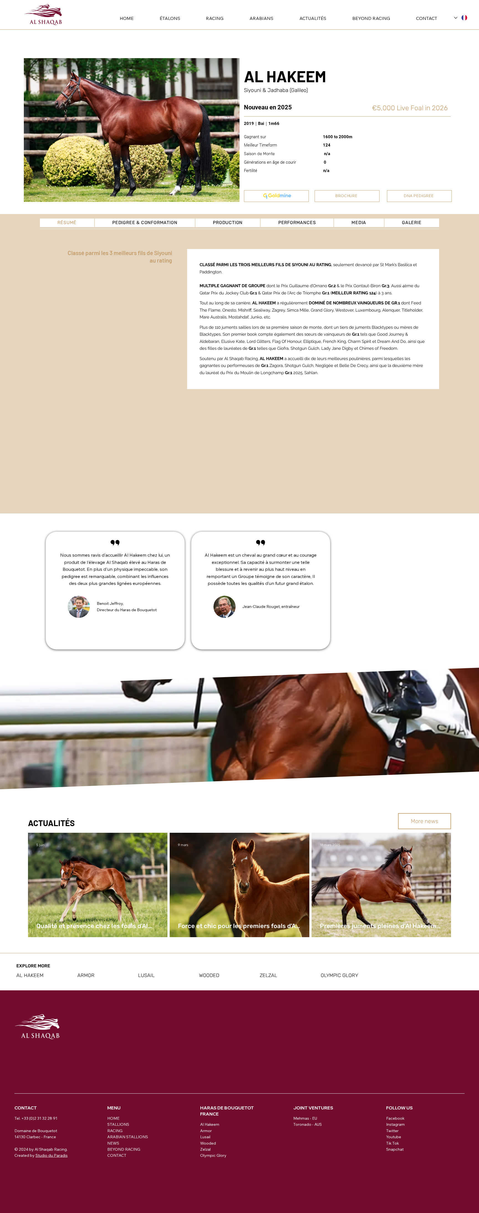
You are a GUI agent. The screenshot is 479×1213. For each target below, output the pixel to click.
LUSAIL (146, 975)
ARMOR (86, 975)
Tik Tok (392, 1143)
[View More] (276, 196)
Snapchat (395, 1149)
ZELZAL (268, 975)
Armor (206, 1130)
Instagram (395, 1124)
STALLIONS (118, 1124)
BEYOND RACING (123, 1149)
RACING (115, 1130)
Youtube (393, 1136)
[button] (161, 18)
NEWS (113, 1143)
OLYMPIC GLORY (339, 975)
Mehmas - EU (305, 1118)
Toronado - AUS (307, 1124)
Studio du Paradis (51, 1155)
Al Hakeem (209, 1124)
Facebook (395, 1118)
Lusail (205, 1136)
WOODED (209, 975)
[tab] (67, 223)
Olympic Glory (213, 1155)
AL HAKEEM (30, 975)
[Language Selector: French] (460, 17)
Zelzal (205, 1149)
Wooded (208, 1143)
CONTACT (116, 1155)
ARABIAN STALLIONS (127, 1136)
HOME (113, 1118)
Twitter (392, 1130)
